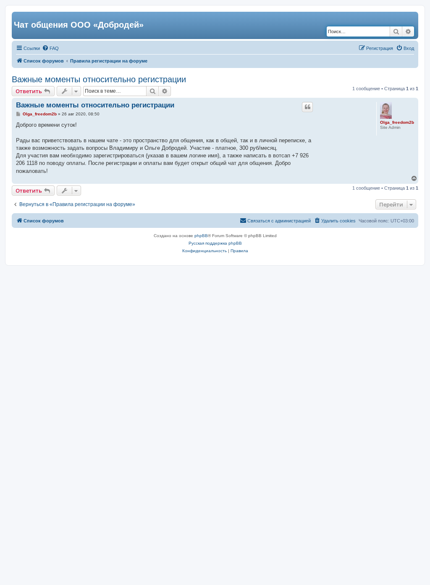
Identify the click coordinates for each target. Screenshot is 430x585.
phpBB (201, 235)
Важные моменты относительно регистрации (99, 79)
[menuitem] (50, 48)
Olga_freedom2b (397, 122)
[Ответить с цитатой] (307, 107)
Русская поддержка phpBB (215, 243)
